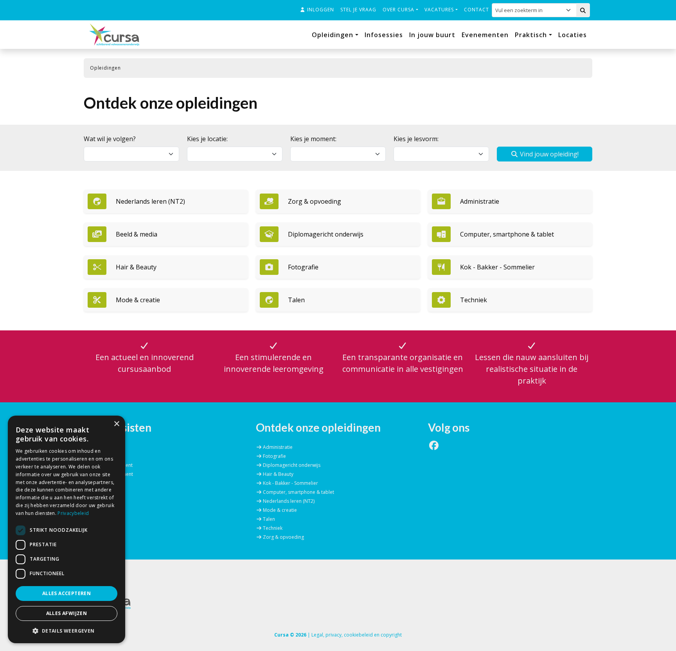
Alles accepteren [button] (66, 593)
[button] (165, 201)
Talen (269, 519)
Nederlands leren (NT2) (289, 501)
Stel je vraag (358, 9)
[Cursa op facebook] (434, 447)
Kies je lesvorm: (416, 139)
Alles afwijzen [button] (66, 613)
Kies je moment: (313, 139)
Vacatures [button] (439, 9)
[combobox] (528, 10)
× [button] (116, 424)
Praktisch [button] (532, 34)
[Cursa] (114, 34)
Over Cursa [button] (399, 9)
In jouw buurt (432, 34)
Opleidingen (333, 34)
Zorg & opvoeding (283, 537)
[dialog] (66, 529)
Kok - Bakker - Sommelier (290, 483)
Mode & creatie (280, 510)
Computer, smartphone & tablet (298, 492)
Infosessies (384, 34)
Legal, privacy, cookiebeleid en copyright (356, 634)
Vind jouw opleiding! (548, 154)
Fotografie (274, 456)
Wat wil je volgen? (110, 139)
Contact (476, 9)
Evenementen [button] (485, 34)
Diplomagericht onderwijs (291, 465)
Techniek (272, 528)
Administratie (278, 447)
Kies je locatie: (207, 139)
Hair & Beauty (278, 474)
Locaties (572, 34)
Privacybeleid (73, 513)
